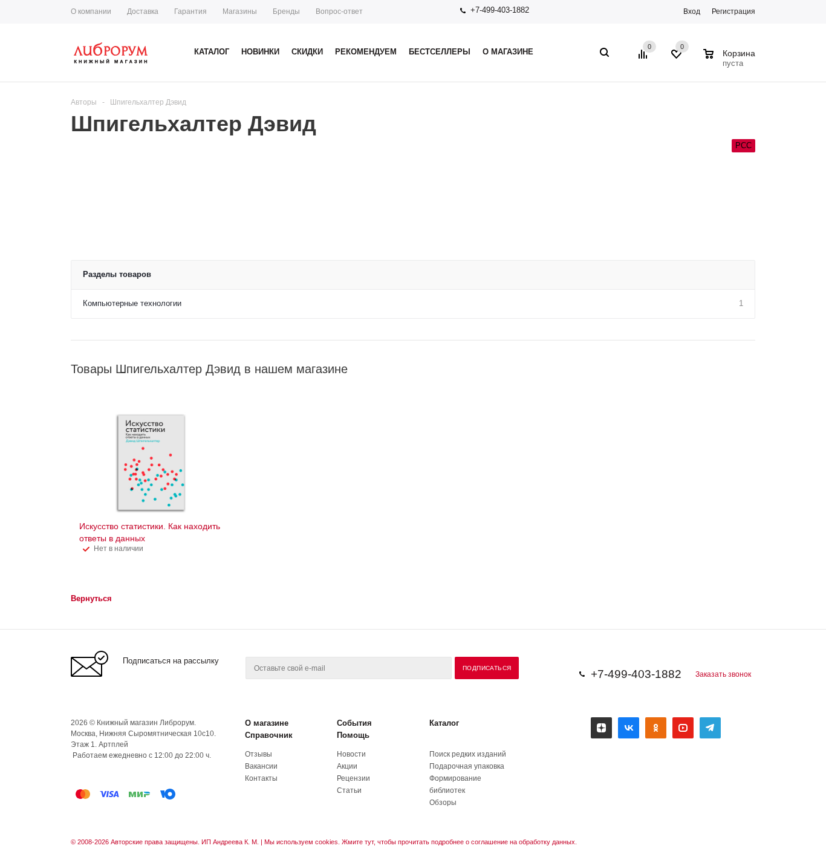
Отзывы (258, 754)
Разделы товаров (117, 274)
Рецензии (353, 778)
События (354, 723)
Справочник (269, 735)
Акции (347, 766)
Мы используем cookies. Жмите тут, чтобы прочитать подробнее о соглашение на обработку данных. (420, 841)
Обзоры (443, 802)
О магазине (266, 723)
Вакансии (261, 766)
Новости (351, 754)
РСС (743, 145)
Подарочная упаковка (466, 766)
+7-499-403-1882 (499, 10)
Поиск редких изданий (467, 754)
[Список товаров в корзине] (730, 62)
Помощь (353, 735)
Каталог (444, 723)
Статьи (349, 790)
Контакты (261, 778)
